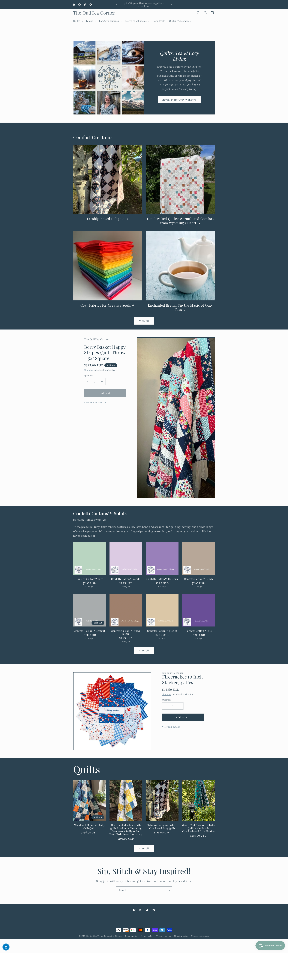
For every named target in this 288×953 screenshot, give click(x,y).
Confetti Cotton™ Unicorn (162, 578)
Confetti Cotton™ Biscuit (162, 630)
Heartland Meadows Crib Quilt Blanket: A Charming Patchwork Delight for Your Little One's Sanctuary (126, 830)
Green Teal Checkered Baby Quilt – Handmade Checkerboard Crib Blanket (198, 828)
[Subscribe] (168, 890)
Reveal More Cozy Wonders (179, 99)
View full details (93, 402)
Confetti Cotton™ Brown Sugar (126, 632)
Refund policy (131, 936)
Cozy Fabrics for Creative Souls (105, 305)
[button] (77, 21)
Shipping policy (181, 936)
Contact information (200, 936)
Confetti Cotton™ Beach (198, 578)
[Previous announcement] (116, 5)
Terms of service (163, 936)
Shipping (88, 370)
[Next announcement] (171, 5)
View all (144, 320)
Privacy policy (147, 936)
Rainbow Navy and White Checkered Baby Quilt (162, 827)
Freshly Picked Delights (105, 219)
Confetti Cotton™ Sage (89, 578)
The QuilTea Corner (95, 936)
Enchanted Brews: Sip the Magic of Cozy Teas (180, 307)
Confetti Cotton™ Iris (199, 630)
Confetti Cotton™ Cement (89, 630)
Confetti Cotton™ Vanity (125, 578)
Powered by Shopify (113, 936)
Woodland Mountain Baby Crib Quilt (89, 827)
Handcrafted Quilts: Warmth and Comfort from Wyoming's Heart (180, 221)
